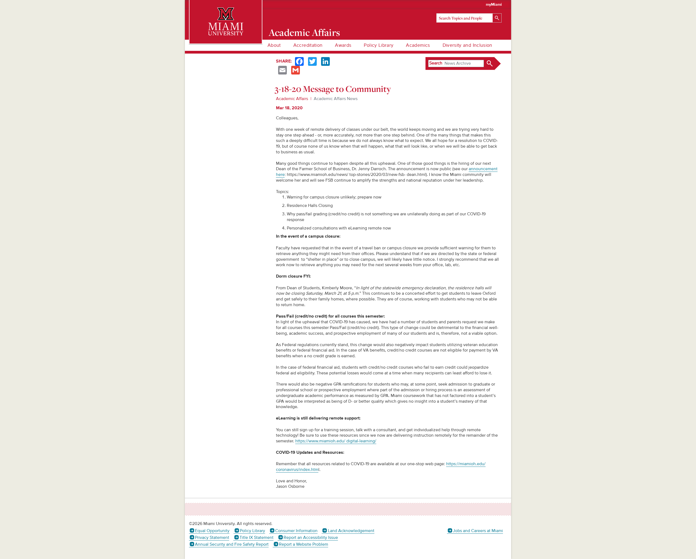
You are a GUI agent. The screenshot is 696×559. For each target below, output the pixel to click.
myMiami (494, 4)
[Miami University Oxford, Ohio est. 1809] (225, 22)
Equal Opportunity (212, 530)
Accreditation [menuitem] (308, 45)
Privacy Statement (212, 537)
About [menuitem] (274, 45)
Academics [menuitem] (418, 45)
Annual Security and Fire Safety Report (232, 544)
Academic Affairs (304, 32)
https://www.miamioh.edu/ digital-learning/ (335, 441)
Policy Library (252, 530)
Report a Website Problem (303, 544)
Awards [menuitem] (343, 45)
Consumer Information (296, 530)
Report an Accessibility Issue (311, 537)
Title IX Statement (256, 537)
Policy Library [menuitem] (378, 45)
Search (435, 63)
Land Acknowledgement (351, 530)
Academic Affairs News (336, 98)
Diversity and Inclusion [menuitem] (467, 45)
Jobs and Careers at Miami (478, 530)
